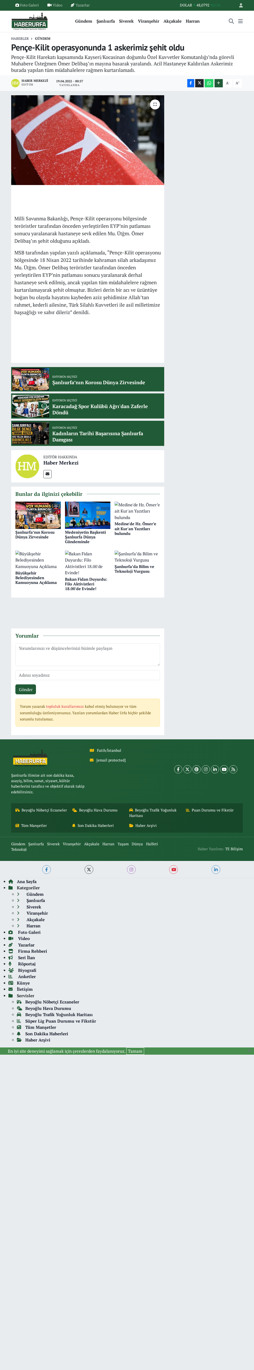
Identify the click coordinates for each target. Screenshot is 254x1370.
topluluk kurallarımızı (65, 706)
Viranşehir (148, 21)
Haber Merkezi (61, 462)
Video (57, 5)
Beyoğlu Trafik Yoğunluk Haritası (153, 813)
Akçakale (172, 21)
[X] (187, 769)
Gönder (26, 689)
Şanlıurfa (105, 21)
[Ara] (231, 21)
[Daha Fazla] (219, 83)
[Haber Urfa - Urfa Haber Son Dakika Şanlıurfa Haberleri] (29, 20)
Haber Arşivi (146, 825)
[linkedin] (216, 869)
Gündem (83, 21)
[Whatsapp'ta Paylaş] (209, 83)
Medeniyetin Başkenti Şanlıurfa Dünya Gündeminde (85, 536)
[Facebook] (178, 769)
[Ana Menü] (240, 21)
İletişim (25, 989)
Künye (23, 983)
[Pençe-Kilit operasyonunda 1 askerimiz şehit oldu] (87, 140)
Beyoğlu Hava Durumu (98, 810)
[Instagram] (206, 769)
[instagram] (131, 869)
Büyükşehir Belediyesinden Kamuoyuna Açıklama (36, 577)
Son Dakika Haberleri (96, 825)
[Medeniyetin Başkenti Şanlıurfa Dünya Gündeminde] (87, 515)
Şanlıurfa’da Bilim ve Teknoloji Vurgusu (134, 569)
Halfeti (152, 844)
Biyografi (26, 970)
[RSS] (233, 769)
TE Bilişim (234, 849)
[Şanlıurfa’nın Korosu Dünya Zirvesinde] (38, 515)
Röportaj (26, 964)
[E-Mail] (47, 474)
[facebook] (46, 869)
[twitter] (89, 869)
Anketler (26, 976)
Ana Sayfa (26, 881)
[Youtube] (224, 769)
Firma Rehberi (32, 951)
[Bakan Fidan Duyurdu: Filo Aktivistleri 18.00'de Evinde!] (87, 563)
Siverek (126, 21)
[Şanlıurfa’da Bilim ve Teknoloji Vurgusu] (137, 556)
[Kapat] (251, 1050)
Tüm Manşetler (34, 825)
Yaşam (123, 844)
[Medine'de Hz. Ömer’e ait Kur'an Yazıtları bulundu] (137, 510)
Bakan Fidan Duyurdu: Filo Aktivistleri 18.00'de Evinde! (86, 583)
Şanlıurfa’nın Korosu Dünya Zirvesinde (35, 534)
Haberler (20, 38)
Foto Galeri (29, 5)
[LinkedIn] (215, 769)
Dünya (137, 844)
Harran (193, 21)
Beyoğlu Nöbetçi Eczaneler (44, 810)
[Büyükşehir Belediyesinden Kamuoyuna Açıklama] (38, 559)
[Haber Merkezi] (27, 466)
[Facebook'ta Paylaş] (190, 83)
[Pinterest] (196, 769)
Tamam (135, 1051)
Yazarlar (83, 5)
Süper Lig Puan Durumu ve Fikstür (60, 1021)
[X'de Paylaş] (199, 83)
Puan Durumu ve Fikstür (213, 810)
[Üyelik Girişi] (239, 5)
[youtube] (173, 869)
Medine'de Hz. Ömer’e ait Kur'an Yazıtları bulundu (135, 528)
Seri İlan (26, 957)
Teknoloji (19, 849)
